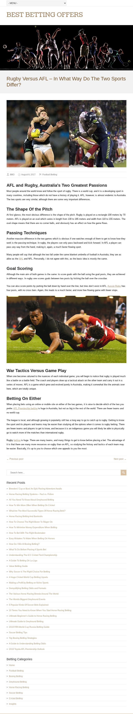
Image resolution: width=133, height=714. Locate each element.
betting (17, 440)
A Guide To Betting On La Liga (23, 560)
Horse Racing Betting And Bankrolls (26, 516)
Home (12, 665)
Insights (12, 704)
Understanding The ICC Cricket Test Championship (33, 555)
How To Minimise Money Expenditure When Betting (33, 527)
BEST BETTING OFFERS (45, 14)
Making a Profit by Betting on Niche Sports (28, 583)
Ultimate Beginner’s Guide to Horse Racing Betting (33, 616)
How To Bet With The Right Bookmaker (27, 533)
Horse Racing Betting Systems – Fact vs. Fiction (31, 494)
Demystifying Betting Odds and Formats (27, 588)
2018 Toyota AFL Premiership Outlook (27, 649)
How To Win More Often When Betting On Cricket (32, 505)
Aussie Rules (114, 286)
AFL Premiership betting (25, 408)
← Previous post (15, 459)
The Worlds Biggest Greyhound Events (27, 599)
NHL (21, 258)
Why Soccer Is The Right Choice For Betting (29, 572)
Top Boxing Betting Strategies (23, 638)
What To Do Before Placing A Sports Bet (27, 549)
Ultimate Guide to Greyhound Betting (26, 621)
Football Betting (49, 174)
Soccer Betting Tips (18, 632)
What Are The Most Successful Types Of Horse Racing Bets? (37, 511)
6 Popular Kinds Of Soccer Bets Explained (28, 605)
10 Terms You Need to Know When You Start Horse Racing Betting (40, 610)
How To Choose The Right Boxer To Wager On (31, 522)
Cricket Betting (16, 698)
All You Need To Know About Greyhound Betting (31, 500)
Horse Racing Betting (19, 687)
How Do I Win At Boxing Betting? (24, 544)
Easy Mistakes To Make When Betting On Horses (32, 538)
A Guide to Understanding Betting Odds (27, 643)
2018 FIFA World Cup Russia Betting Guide (29, 627)
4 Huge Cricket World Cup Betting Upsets (28, 577)
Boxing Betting (16, 676)
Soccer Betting (16, 693)
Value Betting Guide (18, 566)
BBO (12, 174)
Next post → (120, 459)
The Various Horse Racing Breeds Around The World (34, 594)
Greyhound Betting (18, 682)
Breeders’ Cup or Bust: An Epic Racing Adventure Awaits (35, 489)
